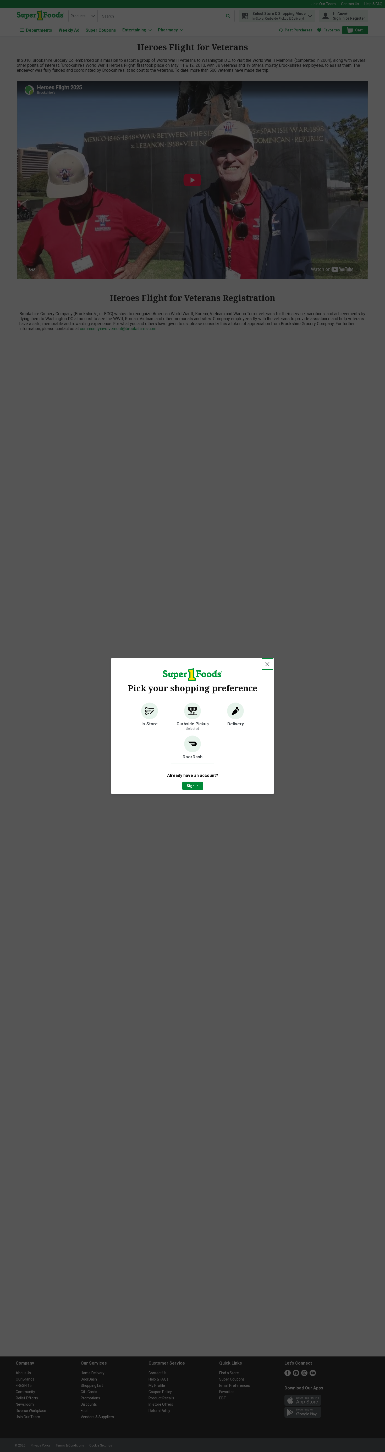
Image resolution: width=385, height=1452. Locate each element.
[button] (149, 717)
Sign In (193, 786)
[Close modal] (267, 664)
